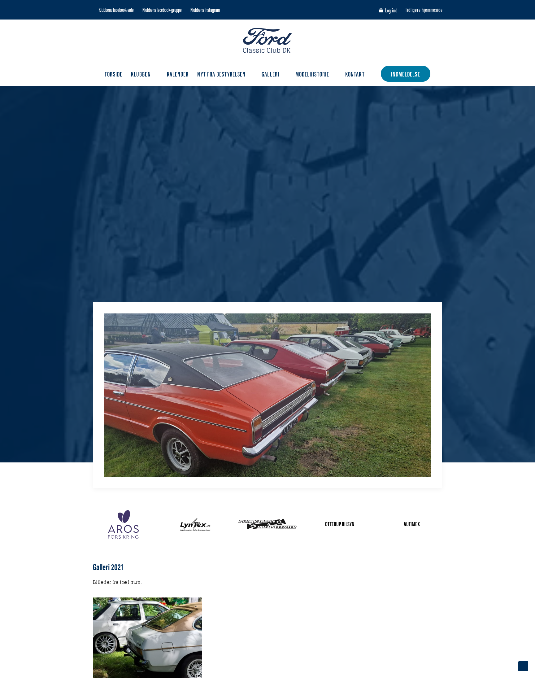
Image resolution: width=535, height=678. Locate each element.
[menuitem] (389, 10)
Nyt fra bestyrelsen (221, 73)
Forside (113, 73)
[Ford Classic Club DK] (267, 40)
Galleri (270, 73)
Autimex (412, 523)
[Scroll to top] (523, 666)
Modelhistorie (312, 73)
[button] (94, 9)
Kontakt (355, 73)
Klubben (141, 73)
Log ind (391, 10)
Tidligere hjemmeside (424, 9)
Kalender (178, 73)
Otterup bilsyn (339, 523)
